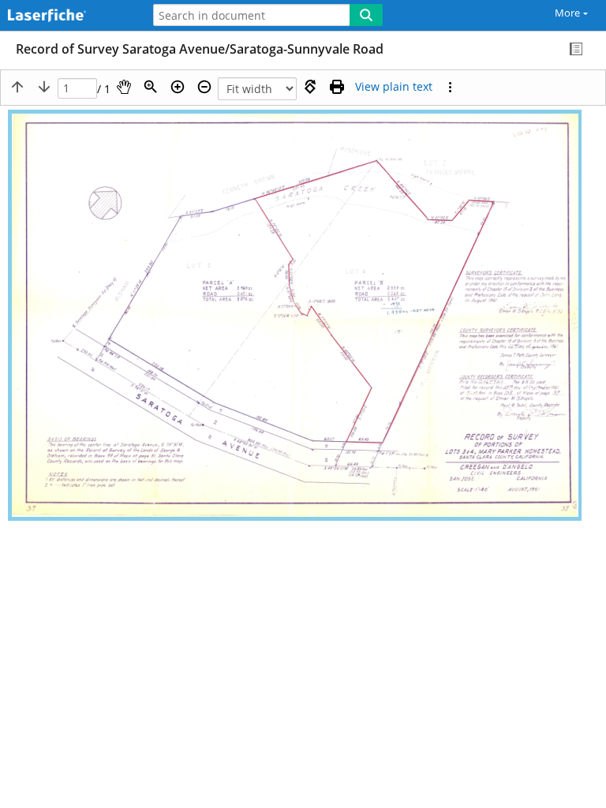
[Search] (366, 15)
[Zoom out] (204, 86)
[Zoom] (150, 86)
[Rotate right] (310, 86)
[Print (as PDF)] (337, 86)
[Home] (67, 16)
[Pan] (123, 86)
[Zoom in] (177, 86)
